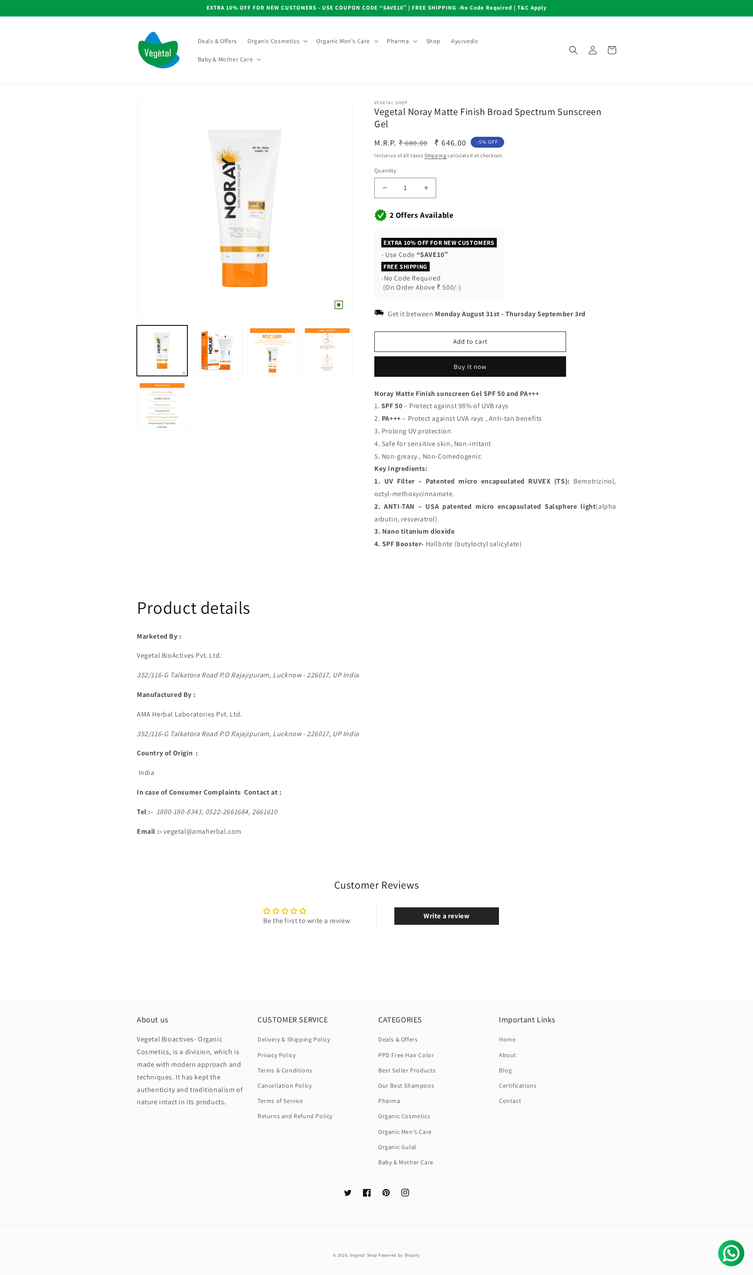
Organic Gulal (397, 1147)
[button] (276, 41)
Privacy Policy (276, 1055)
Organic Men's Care (405, 1132)
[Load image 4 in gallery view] (327, 350)
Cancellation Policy (285, 1085)
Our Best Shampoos (406, 1085)
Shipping (435, 155)
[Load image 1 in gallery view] (162, 350)
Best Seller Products (407, 1070)
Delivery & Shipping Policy (294, 1039)
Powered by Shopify (399, 1255)
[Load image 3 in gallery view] (272, 350)
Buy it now (470, 366)
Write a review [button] (446, 915)
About (507, 1055)
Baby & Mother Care (406, 1162)
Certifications (517, 1085)
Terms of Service (280, 1101)
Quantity (385, 170)
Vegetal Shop (363, 1255)
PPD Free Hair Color (406, 1055)
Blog (505, 1070)
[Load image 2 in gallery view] (217, 350)
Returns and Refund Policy (295, 1116)
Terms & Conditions (285, 1070)
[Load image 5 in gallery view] (162, 405)
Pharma (389, 1101)
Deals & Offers (397, 1039)
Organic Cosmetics (404, 1116)
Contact (510, 1101)
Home (507, 1039)
